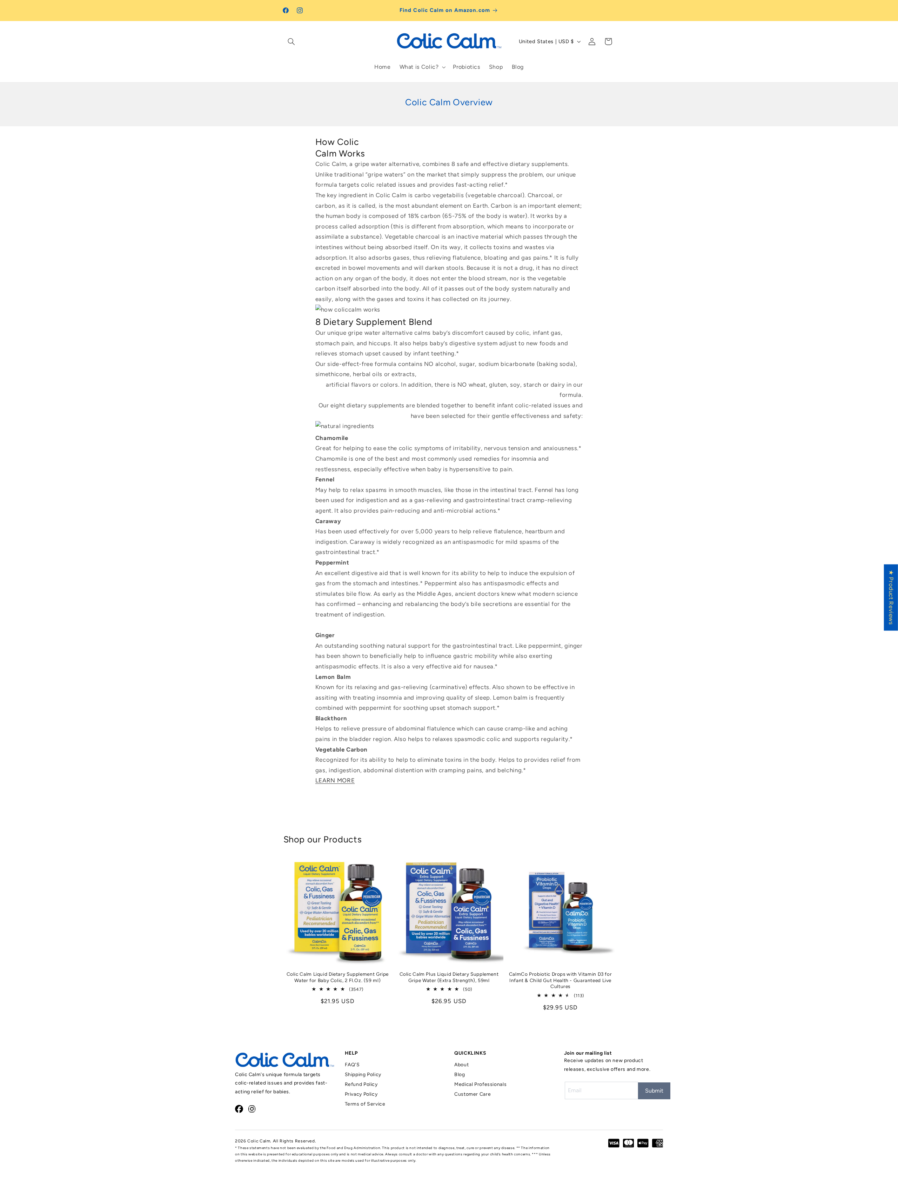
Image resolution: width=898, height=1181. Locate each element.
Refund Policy (361, 1084)
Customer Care (472, 1094)
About (461, 1065)
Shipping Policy (363, 1074)
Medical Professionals (480, 1084)
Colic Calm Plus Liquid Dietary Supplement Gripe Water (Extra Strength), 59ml (449, 977)
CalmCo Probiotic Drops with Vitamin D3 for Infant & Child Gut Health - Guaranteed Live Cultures (560, 980)
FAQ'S (352, 1065)
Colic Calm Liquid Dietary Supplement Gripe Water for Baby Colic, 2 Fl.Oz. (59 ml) (338, 977)
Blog (459, 1074)
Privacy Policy (361, 1094)
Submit (654, 1090)
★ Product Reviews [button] (891, 597)
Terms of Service (365, 1104)
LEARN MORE (335, 780)
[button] (291, 41)
